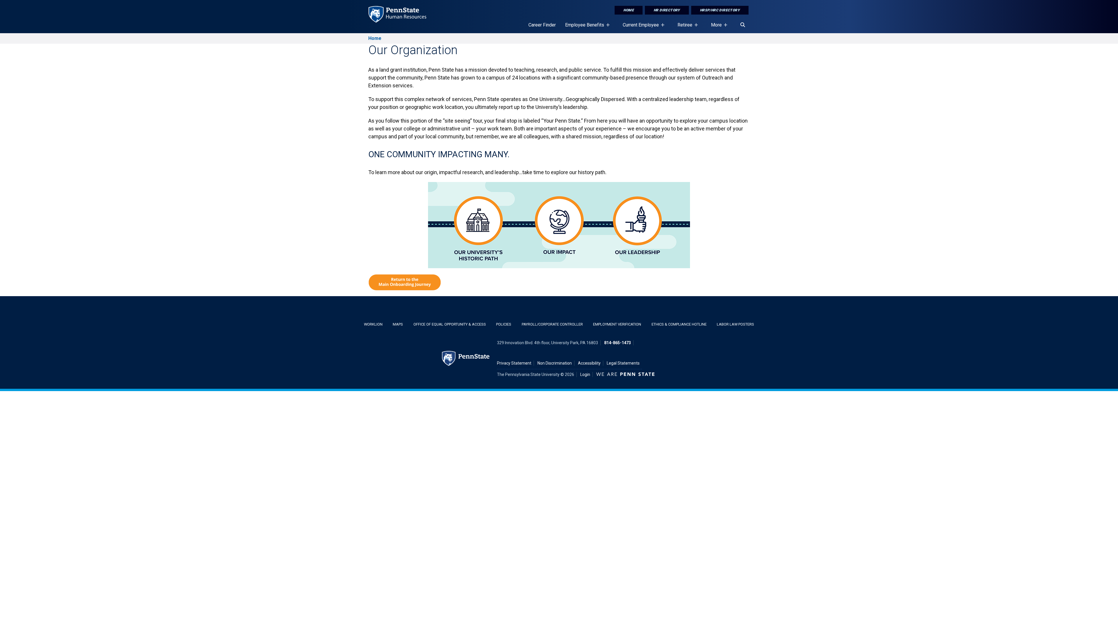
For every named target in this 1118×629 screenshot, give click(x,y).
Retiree (682, 27)
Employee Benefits (582, 27)
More (714, 27)
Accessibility (589, 363)
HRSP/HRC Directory (720, 10)
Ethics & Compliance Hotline (679, 324)
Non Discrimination (554, 363)
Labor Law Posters (735, 324)
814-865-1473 (617, 342)
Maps (398, 324)
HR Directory (667, 10)
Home (628, 10)
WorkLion (373, 324)
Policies (503, 324)
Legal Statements (623, 363)
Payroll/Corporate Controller (552, 324)
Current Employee (638, 27)
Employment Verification (617, 324)
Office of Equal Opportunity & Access (449, 324)
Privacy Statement (514, 363)
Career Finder (542, 25)
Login (585, 374)
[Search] (743, 25)
